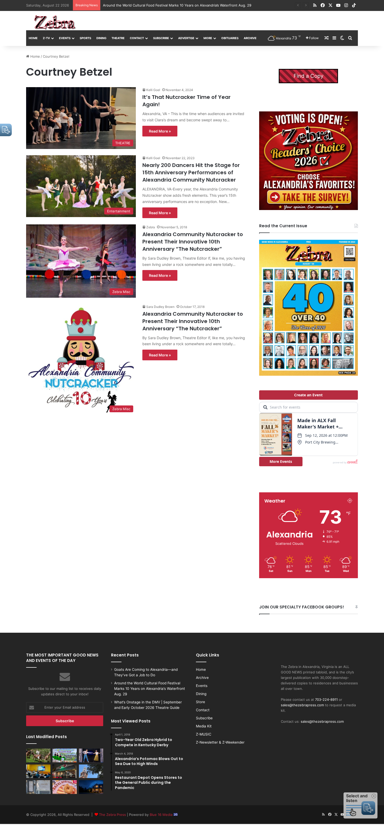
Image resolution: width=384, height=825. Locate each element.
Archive (250, 38)
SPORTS (85, 38)
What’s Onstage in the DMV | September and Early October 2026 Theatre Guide (168, 5)
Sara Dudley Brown (160, 307)
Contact (137, 38)
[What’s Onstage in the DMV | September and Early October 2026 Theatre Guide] (91, 755)
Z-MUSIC (203, 734)
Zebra (150, 227)
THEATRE (118, 38)
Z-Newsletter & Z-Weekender (220, 742)
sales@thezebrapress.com (302, 705)
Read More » (160, 131)
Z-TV (46, 38)
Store (200, 702)
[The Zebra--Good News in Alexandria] (55, 22)
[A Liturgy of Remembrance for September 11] (91, 771)
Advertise (186, 38)
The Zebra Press (112, 814)
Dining (101, 38)
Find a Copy (308, 76)
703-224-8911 (326, 699)
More (207, 38)
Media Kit (204, 726)
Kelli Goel (153, 90)
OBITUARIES (229, 38)
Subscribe (161, 38)
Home (33, 38)
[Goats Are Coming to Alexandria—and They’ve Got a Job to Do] (38, 755)
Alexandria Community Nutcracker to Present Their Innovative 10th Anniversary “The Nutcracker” (192, 242)
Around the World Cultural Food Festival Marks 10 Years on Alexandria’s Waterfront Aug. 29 (149, 688)
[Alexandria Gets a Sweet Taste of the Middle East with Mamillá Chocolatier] (38, 787)
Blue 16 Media (161, 814)
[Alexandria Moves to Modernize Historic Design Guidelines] (38, 771)
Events (65, 38)
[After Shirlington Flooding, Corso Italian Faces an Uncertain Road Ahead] (65, 771)
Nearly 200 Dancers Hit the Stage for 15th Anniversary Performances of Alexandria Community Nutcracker (191, 172)
